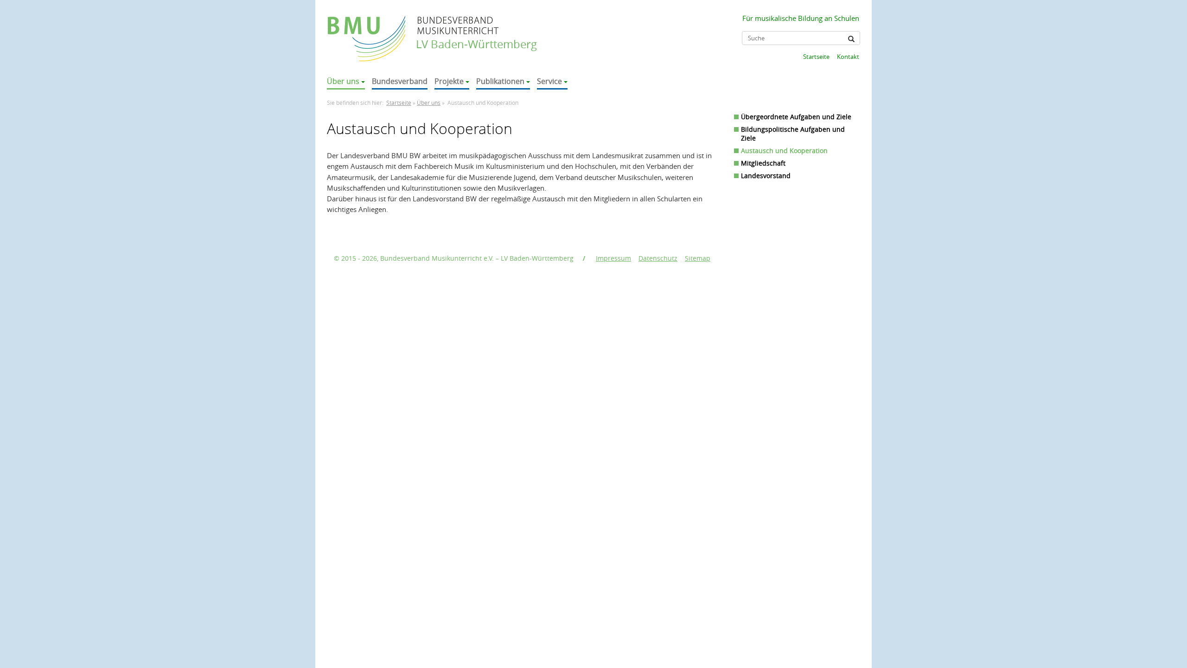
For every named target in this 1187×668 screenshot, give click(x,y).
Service (549, 81)
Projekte (449, 81)
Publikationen (500, 81)
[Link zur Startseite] (367, 29)
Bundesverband (400, 81)
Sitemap (697, 258)
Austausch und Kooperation (784, 150)
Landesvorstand (766, 175)
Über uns (343, 81)
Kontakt (848, 56)
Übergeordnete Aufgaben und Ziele (796, 116)
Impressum (613, 258)
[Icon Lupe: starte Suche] (851, 39)
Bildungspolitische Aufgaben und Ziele (793, 133)
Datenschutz (657, 258)
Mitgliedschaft (763, 163)
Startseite (816, 56)
